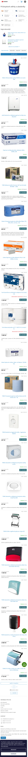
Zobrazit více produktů (13, 46)
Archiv (3, 737)
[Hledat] (18, 1)
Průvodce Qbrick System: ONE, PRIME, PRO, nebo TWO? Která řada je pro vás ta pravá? (14, 734)
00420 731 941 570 (7, 720)
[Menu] (25, 1)
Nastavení (13, 749)
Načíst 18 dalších (14, 683)
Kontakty (2, 705)
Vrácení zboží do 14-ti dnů (6, 709)
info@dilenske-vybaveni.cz (8, 719)
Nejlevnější (12, 50)
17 (16, 687)
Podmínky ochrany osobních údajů (8, 712)
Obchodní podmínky (5, 704)
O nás (2, 707)
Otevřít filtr (14, 54)
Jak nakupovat (4, 702)
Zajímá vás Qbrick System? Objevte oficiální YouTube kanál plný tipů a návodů (13, 731)
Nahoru (15, 693)
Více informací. (4, 746)
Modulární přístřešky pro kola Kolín (8, 729)
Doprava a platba (4, 710)
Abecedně (24, 50)
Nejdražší (18, 50)
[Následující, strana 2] (14, 687)
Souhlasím (13, 754)
